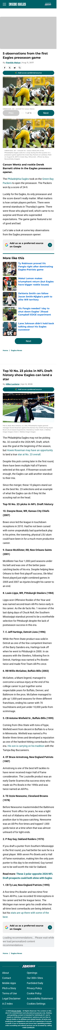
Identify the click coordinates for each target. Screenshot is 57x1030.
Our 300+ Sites (35, 977)
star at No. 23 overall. (29, 454)
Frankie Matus (13, 62)
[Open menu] (4, 4)
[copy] (20, 68)
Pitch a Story (9, 988)
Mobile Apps (9, 983)
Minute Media (16, 1011)
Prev (11, 112)
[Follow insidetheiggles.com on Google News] (50, 245)
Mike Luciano (12, 384)
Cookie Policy (34, 993)
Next (46, 112)
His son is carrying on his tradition (26, 745)
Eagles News (16, 350)
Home (5, 350)
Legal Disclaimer (11, 998)
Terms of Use (9, 993)
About (5, 972)
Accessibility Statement (40, 998)
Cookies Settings (36, 1003)
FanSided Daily (35, 983)
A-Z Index (7, 1003)
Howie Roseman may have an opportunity (30, 450)
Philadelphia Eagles (18, 178)
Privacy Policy (34, 988)
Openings (32, 972)
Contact (6, 977)
